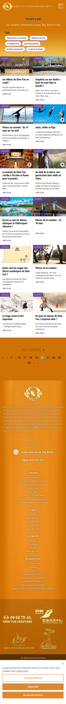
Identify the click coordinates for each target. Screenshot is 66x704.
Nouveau (33, 514)
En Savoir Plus (33, 559)
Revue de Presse (33, 528)
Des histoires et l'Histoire (33, 585)
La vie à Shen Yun (33, 484)
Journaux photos (31, 43)
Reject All (33, 686)
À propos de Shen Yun (33, 518)
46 (29, 362)
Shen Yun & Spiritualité (33, 495)
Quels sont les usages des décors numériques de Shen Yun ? (16, 271)
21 (47, 357)
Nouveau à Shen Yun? (33, 477)
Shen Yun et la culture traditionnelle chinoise (33, 588)
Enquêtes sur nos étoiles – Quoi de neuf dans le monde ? (48, 83)
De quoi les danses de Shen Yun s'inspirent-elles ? (48, 317)
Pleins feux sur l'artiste (16, 37)
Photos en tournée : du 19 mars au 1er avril (15, 129)
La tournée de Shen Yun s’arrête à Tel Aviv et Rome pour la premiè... (15, 175)
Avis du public (33, 525)
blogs (33, 547)
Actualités (33, 536)
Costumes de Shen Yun (33, 574)
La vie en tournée (35, 49)
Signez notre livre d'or (33, 460)
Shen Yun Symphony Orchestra (33, 481)
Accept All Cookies (33, 695)
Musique (33, 566)
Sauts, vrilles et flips (45, 127)
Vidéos (33, 510)
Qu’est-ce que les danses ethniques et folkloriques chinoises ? (14, 223)
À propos (33, 473)
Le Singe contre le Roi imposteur (13, 317)
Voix (33, 570)
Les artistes (33, 521)
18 (30, 357)
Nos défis (33, 491)
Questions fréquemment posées (33, 502)
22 (53, 357)
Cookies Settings (33, 678)
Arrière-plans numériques (33, 577)
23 (59, 357)
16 (19, 357)
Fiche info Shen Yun (33, 488)
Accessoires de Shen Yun (33, 581)
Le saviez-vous (13, 43)
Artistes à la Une (38, 37)
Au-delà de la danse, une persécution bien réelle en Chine (48, 175)
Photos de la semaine (46, 268)
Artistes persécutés (15, 49)
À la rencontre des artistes (33, 499)
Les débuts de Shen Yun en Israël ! (15, 81)
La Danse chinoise (33, 563)
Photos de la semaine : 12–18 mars (48, 221)
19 (36, 357)
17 (24, 357)
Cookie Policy (22, 670)
